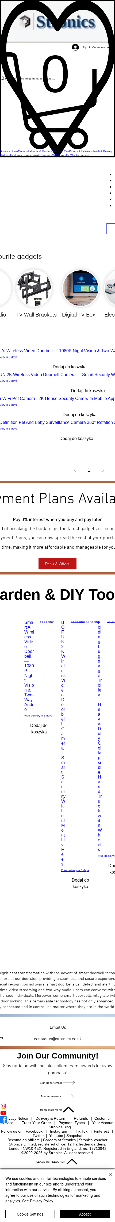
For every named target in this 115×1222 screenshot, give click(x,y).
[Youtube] (57, 1113)
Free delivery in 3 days (38, 715)
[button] (57, 100)
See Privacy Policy (37, 1200)
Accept (85, 1214)
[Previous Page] (75, 470)
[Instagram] (57, 1106)
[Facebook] (57, 1119)
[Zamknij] (107, 1177)
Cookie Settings (30, 1214)
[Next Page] (103, 470)
